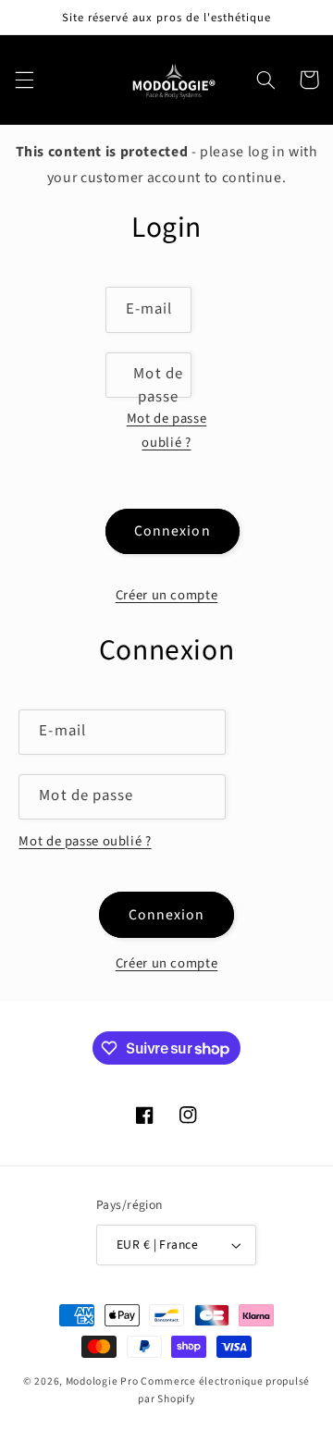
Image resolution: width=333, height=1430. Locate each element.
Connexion (172, 531)
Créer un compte (166, 595)
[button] (24, 79)
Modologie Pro (102, 1381)
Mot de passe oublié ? (167, 430)
